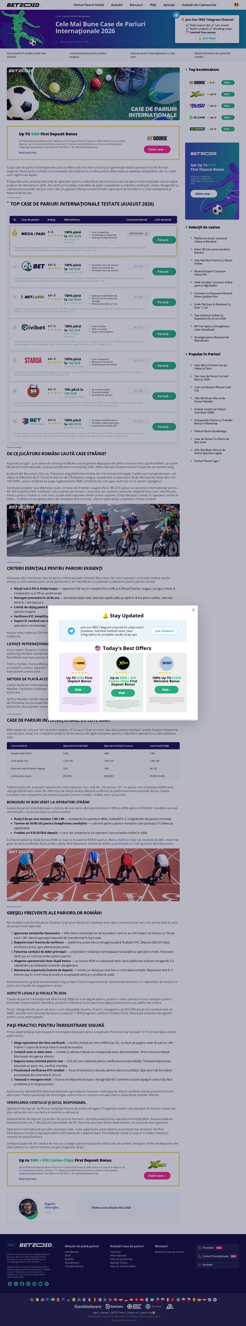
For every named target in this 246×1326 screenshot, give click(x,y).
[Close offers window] (193, 609)
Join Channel (164, 631)
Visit (78, 690)
